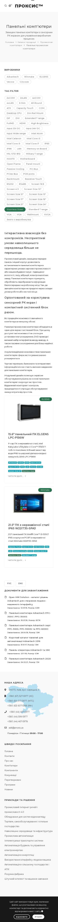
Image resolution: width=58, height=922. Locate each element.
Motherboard (27, 159)
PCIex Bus (12, 174)
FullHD (10, 123)
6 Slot (22, 103)
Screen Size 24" (38, 204)
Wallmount (33, 214)
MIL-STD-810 (14, 153)
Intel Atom (37, 133)
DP (8, 118)
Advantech (13, 77)
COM (41, 108)
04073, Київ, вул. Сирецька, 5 (24, 689)
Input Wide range (16, 133)
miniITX (11, 159)
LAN (19, 148)
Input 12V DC (14, 128)
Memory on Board (37, 148)
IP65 (47, 143)
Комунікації (10, 775)
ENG (20, 583)
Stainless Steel (15, 209)
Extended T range (34, 118)
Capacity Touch (25, 108)
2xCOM (11, 98)
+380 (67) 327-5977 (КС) (20, 696)
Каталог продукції (27, 42)
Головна (9, 42)
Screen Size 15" (37, 194)
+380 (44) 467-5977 (19, 712)
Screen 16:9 (38, 184)
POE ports (29, 174)
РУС (9, 583)
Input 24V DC (33, 128)
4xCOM (36, 98)
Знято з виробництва (19, 219)
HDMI (23, 123)
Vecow (10, 82)
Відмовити (22, 917)
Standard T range (38, 209)
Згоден (38, 917)
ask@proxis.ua (16, 727)
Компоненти (11, 770)
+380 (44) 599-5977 (17, 716)
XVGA (47, 214)
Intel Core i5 (13, 143)
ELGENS (44, 77)
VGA (9, 214)
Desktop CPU (14, 113)
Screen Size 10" (32, 189)
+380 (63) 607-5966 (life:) (20, 705)
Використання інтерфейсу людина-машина (27, 859)
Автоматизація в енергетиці (19, 855)
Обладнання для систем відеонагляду (25, 816)
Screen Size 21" (15, 204)
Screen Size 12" (15, 194)
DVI (17, 118)
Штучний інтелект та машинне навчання (26, 879)
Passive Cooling (15, 169)
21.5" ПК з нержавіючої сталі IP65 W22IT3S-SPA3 (28, 526)
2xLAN (23, 98)
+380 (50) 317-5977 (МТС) (20, 701)
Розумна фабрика (14, 874)
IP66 (9, 148)
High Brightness (39, 123)
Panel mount (33, 164)
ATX (9, 108)
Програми (9, 784)
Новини (8, 789)
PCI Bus (34, 169)
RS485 (22, 184)
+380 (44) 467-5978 (17, 721)
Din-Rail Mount (35, 113)
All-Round (36, 103)
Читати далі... (16, 476)
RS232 (10, 184)
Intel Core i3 (33, 138)
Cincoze (24, 82)
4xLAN (10, 103)
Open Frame (14, 164)
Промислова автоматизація (18, 836)
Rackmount (13, 179)
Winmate (29, 77)
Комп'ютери (10, 765)
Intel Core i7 (32, 143)
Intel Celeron (14, 138)
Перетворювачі (12, 780)
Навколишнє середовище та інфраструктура (28, 831)
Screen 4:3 (13, 189)
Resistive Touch (33, 179)
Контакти (9, 756)
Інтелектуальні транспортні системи (23, 840)
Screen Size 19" (37, 199)
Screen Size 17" (15, 199)
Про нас (8, 761)
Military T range (34, 153)
